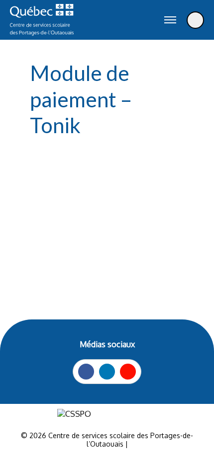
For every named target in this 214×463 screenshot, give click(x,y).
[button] (170, 20)
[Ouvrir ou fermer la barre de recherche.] (145, 20)
